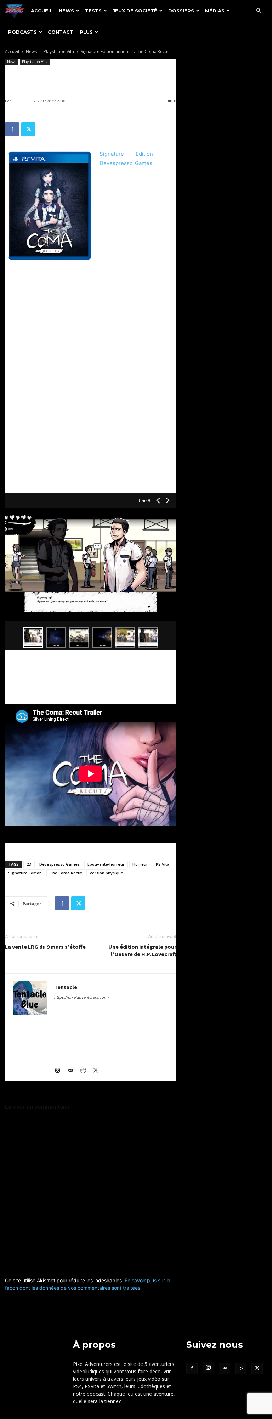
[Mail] (73, 1071)
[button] (258, 10)
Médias (215, 10)
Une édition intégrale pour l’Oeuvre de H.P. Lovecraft (142, 950)
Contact (60, 32)
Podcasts (22, 32)
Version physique (106, 872)
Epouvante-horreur (106, 864)
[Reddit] (85, 1071)
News (66, 10)
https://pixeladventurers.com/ (81, 997)
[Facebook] (12, 129)
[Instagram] (60, 1071)
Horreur (140, 864)
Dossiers (181, 10)
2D (29, 864)
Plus (86, 32)
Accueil (41, 10)
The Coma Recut (66, 872)
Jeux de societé (135, 10)
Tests (93, 10)
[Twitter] (28, 129)
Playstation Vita (59, 52)
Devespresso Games (126, 163)
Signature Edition (126, 154)
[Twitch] (240, 1368)
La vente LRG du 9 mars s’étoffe (45, 946)
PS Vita (162, 864)
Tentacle (22, 100)
